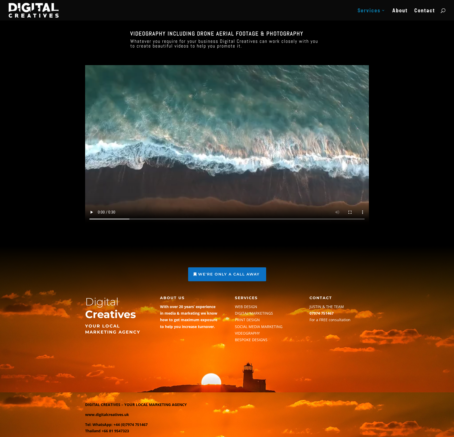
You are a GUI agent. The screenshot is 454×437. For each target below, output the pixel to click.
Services (369, 10)
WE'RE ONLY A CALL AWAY (229, 274)
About (400, 10)
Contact (424, 10)
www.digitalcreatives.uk (107, 414)
